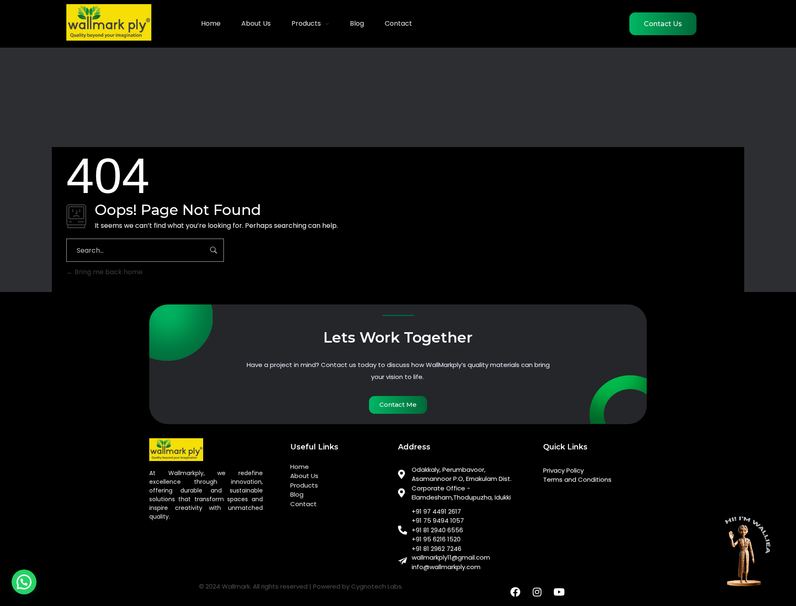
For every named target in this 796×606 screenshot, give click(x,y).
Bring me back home (108, 272)
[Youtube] (559, 592)
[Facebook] (515, 592)
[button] (24, 582)
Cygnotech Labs (376, 586)
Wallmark (236, 586)
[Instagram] (537, 592)
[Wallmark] (108, 22)
